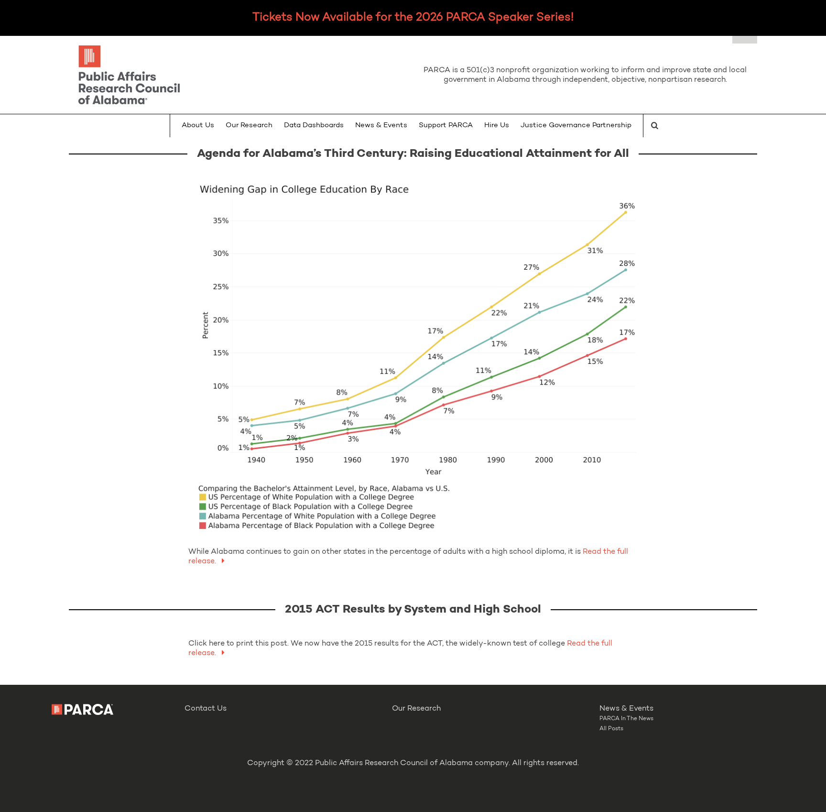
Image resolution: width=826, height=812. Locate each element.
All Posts (611, 729)
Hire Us (496, 125)
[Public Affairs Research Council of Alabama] (241, 76)
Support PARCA (446, 125)
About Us (198, 125)
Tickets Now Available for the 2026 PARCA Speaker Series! (413, 17)
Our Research (249, 125)
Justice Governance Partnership (576, 125)
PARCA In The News (626, 719)
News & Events (381, 125)
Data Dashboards (314, 125)
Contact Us (206, 709)
